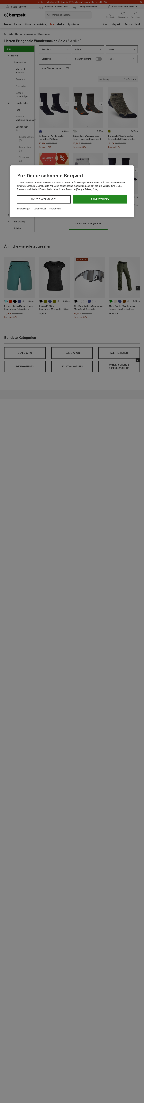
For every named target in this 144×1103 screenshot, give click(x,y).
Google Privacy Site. (87, 189)
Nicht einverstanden (44, 199)
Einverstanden (100, 199)
